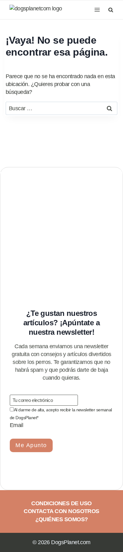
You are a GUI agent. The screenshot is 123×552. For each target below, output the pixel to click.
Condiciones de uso (61, 503)
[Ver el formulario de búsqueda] (110, 9)
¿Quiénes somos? (61, 519)
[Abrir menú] (97, 9)
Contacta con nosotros (61, 511)
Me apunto (31, 445)
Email (16, 425)
